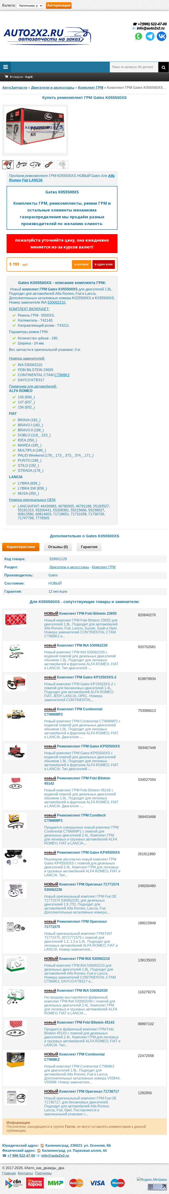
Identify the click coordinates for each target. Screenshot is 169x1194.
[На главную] (47, 36)
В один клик (104, 264)
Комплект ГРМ (104, 567)
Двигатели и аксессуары (69, 567)
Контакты (25, 1173)
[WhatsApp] (138, 40)
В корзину (81, 264)
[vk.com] (161, 40)
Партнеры (43, 1173)
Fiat (25, 180)
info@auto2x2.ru (151, 28)
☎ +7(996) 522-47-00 (149, 24)
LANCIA (36, 180)
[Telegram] (150, 40)
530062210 (56, 302)
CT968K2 (62, 375)
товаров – (21, 77)
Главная (9, 1173)
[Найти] (163, 67)
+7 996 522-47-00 (21, 1156)
